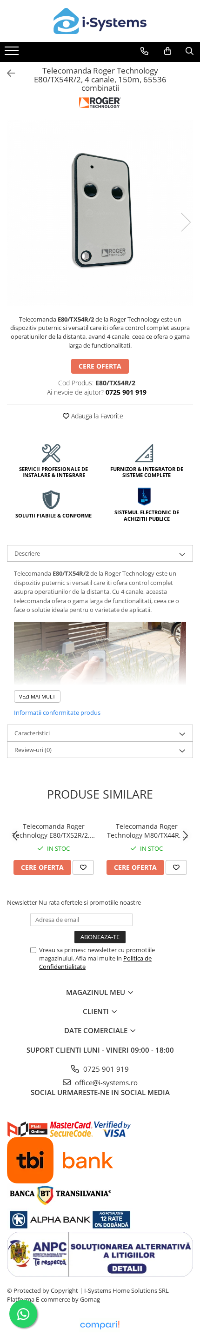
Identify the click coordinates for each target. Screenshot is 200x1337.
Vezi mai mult (37, 696)
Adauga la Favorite (96, 415)
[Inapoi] (7, 73)
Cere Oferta (100, 366)
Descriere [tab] (27, 553)
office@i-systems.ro (105, 1082)
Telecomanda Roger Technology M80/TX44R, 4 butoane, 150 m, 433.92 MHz (147, 831)
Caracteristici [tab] (32, 733)
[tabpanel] (100, 213)
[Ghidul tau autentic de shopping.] (99, 1325)
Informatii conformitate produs (57, 712)
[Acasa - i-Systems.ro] (100, 21)
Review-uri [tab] (33, 750)
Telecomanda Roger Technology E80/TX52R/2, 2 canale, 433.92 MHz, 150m (53, 831)
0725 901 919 (105, 1069)
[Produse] (13, 53)
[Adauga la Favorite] (83, 867)
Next (185, 222)
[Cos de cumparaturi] (168, 51)
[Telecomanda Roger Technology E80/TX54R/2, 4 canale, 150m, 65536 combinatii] (100, 213)
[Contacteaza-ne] (144, 51)
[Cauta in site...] (189, 51)
